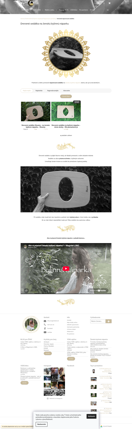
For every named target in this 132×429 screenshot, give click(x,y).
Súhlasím (91, 416)
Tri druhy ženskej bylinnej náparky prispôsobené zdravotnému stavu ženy (98, 343)
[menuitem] (26, 10)
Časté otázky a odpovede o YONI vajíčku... (77, 347)
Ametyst (46, 342)
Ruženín (46, 350)
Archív (48, 353)
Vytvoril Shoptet (107, 426)
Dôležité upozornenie (73, 324)
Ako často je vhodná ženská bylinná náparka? (99, 349)
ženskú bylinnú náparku (73, 83)
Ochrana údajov (71, 329)
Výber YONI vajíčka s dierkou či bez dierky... (31, 342)
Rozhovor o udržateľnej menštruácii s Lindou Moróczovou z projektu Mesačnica (28, 370)
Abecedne (66, 90)
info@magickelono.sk (53, 321)
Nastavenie (41, 424)
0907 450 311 (50, 324)
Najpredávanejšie (52, 90)
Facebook (50, 328)
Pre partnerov (70, 334)
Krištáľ (46, 348)
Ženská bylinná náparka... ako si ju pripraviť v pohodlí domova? (31, 377)
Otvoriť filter (66, 96)
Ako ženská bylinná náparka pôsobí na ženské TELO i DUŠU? (100, 354)
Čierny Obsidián (49, 346)
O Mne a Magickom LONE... (29, 347)
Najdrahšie (39, 90)
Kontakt (69, 320)
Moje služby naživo (72, 322)
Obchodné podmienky (73, 327)
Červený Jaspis (49, 344)
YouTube (49, 332)
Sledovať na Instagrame (55, 398)
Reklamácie (70, 331)
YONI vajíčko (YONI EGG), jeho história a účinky (76, 353)
